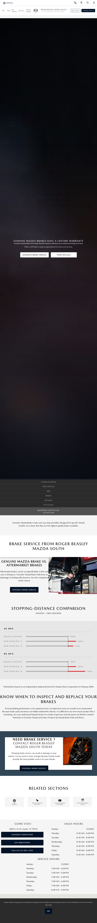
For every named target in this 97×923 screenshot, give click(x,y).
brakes (48, 496)
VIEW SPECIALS (64, 255)
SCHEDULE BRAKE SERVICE (34, 255)
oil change (49, 505)
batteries (48, 500)
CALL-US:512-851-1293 (22, 850)
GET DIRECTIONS (22, 843)
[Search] (88, 3)
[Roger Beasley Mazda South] (36, 10)
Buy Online (75, 10)
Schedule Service (88, 10)
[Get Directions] (82, 3)
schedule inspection (22, 835)
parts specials (48, 486)
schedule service (48, 482)
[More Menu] (3, 10)
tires (48, 491)
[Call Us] (76, 3)
